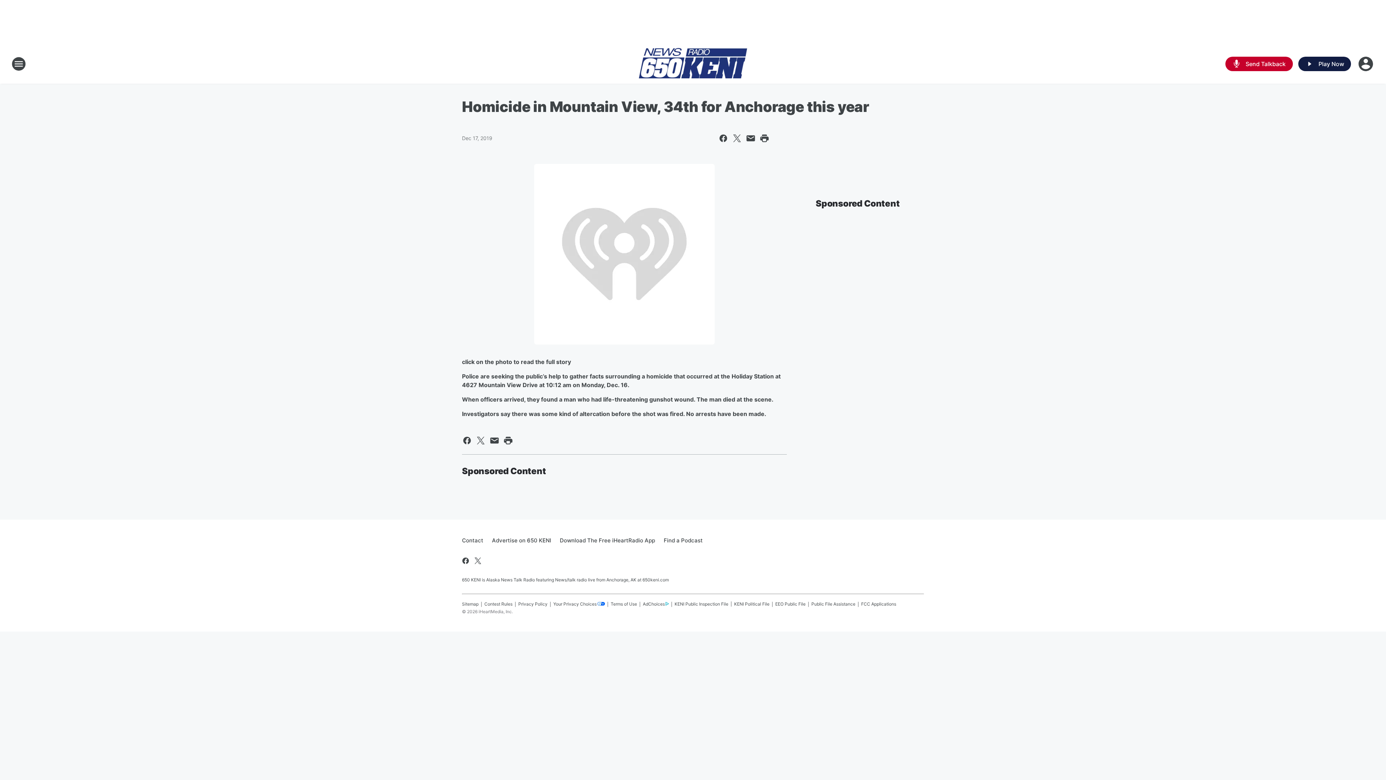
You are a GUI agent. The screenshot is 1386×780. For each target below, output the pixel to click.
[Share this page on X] (737, 138)
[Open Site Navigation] (19, 64)
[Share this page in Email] (751, 138)
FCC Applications (878, 604)
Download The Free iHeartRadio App (607, 540)
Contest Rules (498, 604)
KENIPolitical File (752, 604)
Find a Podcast (683, 540)
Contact (472, 540)
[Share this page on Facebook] (723, 138)
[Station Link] (693, 64)
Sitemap (470, 604)
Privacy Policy (533, 604)
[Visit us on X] (478, 560)
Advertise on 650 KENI (521, 540)
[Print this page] (764, 138)
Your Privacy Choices (575, 604)
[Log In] (1366, 64)
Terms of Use (624, 604)
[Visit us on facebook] (465, 560)
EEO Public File (790, 604)
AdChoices (654, 604)
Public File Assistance (833, 604)
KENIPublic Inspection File (701, 604)
